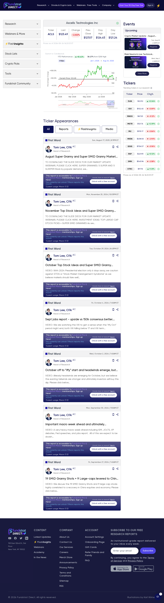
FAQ (87, 560)
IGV (130, 109)
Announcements (68, 562)
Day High (100, 32)
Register (153, 47)
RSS (61, 586)
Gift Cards (91, 547)
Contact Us (65, 542)
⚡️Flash (87, 129)
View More (142, 73)
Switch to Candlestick (54, 54)
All (48, 129)
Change (75, 30)
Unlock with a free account (103, 181)
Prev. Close (88, 32)
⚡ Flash (42, 542)
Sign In (150, 5)
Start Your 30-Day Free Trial (131, 5)
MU (130, 131)
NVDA (129, 139)
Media (109, 129)
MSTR (129, 124)
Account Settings (94, 537)
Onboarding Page (95, 542)
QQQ (130, 146)
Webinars (39, 547)
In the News (40, 557)
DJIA (130, 101)
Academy (39, 552)
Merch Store (65, 557)
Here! (48, 180)
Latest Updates (42, 537)
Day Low (113, 32)
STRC (129, 169)
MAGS (130, 116)
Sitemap (64, 581)
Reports (63, 129)
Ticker (51, 30)
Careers (63, 552)
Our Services (66, 547)
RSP (130, 154)
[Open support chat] (158, 597)
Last (63, 30)
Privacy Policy (66, 568)
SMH (130, 161)
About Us (64, 537)
